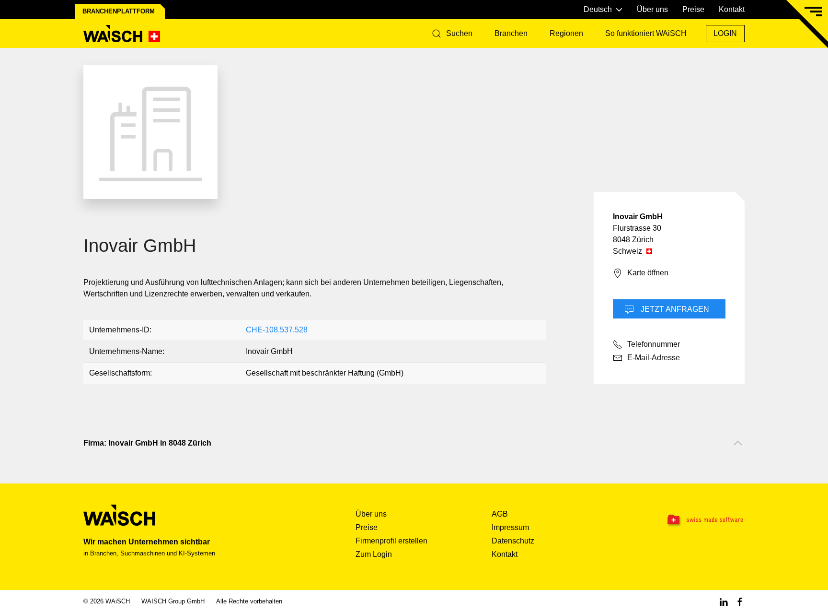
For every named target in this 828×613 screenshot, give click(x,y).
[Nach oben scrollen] (738, 443)
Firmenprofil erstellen (391, 541)
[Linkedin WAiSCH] (723, 601)
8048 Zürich (633, 240)
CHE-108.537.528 (277, 330)
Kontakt (732, 9)
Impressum (510, 527)
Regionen (566, 33)
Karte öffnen (647, 273)
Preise (693, 9)
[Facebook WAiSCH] (740, 601)
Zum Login (374, 554)
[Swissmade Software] (686, 520)
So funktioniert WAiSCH (646, 33)
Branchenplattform (118, 11)
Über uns (652, 9)
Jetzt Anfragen (674, 309)
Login (725, 33)
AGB (500, 514)
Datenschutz (513, 541)
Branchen (511, 33)
